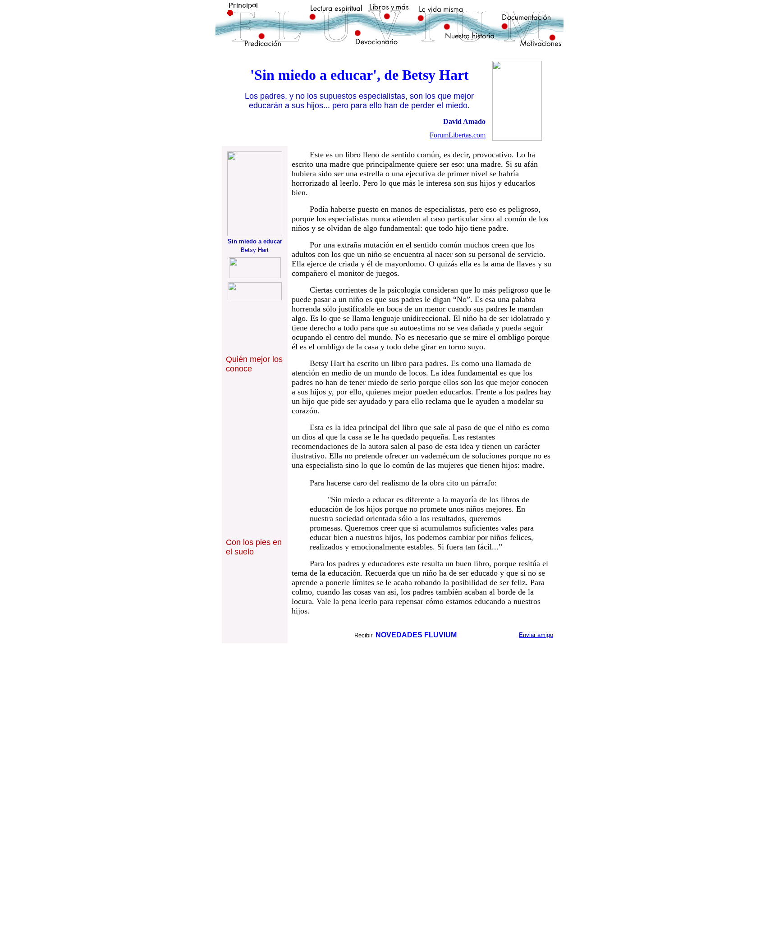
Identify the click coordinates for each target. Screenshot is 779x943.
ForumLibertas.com (458, 135)
